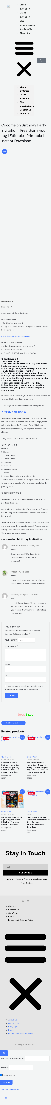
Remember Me (8, 1075)
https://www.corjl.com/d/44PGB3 (15, 336)
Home (11, 916)
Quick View (6, 757)
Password (4, 1067)
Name (8, 664)
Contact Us (25, 109)
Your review (11, 646)
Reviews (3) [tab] (7, 307)
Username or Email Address (12, 1058)
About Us (25, 33)
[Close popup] (4, 1053)
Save (7, 738)
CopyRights (13, 913)
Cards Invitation (25, 14)
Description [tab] (7, 301)
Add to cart (13, 723)
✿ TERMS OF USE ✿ (13, 412)
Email (8, 675)
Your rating (11, 639)
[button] (24, 59)
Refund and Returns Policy (20, 920)
